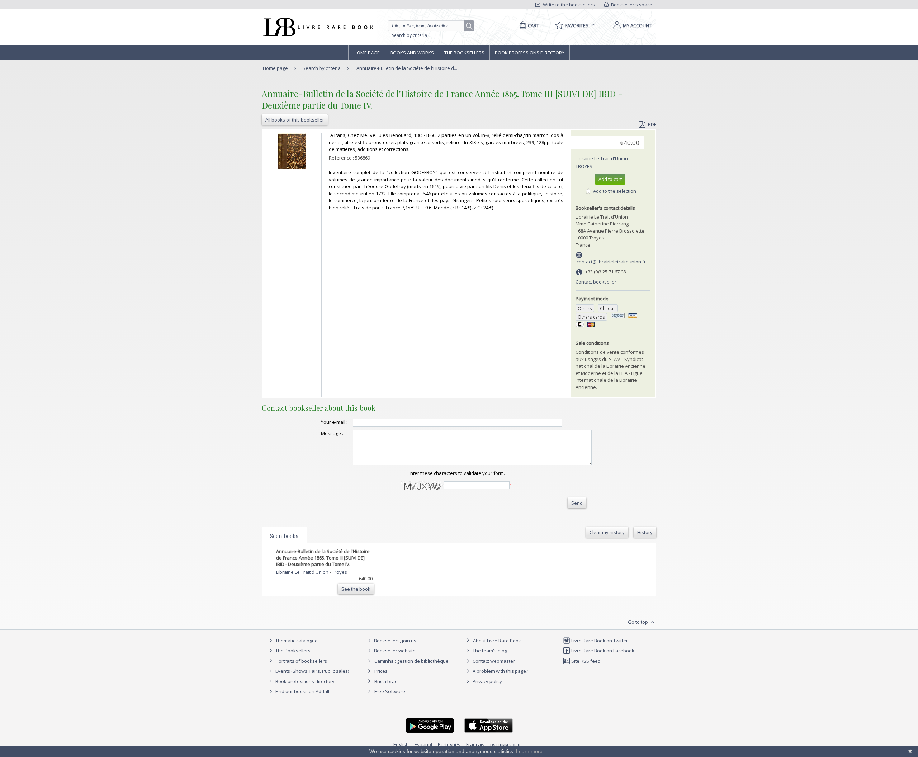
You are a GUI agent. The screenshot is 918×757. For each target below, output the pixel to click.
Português (449, 744)
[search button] (469, 26)
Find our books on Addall (301, 691)
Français (475, 744)
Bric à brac (385, 681)
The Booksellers (464, 52)
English (401, 744)
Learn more (529, 751)
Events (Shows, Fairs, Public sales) (311, 671)
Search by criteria (409, 35)
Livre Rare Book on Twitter (599, 640)
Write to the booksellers (568, 4)
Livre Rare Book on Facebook (602, 650)
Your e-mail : (334, 422)
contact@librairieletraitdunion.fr (611, 261)
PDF (652, 124)
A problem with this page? (500, 671)
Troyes (584, 166)
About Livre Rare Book (497, 640)
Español (423, 744)
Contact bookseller (596, 281)
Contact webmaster (493, 661)
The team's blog (489, 650)
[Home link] (317, 27)
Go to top (638, 622)
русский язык (505, 744)
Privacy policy (487, 681)
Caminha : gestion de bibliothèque (411, 661)
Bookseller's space (631, 4)
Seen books (284, 535)
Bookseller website (394, 650)
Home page (367, 52)
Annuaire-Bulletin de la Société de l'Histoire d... (406, 68)
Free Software (389, 691)
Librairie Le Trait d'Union (602, 158)
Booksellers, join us (394, 640)
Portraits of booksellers (301, 661)
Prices (381, 671)
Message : (332, 433)
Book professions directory (529, 52)
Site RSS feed (585, 661)
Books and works (412, 52)
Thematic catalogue (296, 640)
